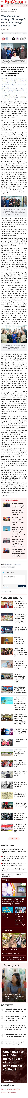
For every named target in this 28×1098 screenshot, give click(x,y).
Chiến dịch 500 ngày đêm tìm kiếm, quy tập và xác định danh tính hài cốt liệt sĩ (13, 1060)
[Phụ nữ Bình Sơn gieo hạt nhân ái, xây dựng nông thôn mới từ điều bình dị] (7, 689)
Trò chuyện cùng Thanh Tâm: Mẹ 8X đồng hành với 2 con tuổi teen (14, 958)
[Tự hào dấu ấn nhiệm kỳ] (7, 910)
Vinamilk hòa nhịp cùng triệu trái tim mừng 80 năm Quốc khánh (20, 763)
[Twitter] (13, 39)
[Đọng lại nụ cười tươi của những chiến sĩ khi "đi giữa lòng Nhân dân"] (7, 816)
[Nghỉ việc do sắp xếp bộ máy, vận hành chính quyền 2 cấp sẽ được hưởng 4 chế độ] (7, 664)
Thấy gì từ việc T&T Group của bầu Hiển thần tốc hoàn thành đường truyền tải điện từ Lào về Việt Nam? (20, 719)
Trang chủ (3, 9)
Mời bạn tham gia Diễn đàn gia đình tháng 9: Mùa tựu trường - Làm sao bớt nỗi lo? (14, 851)
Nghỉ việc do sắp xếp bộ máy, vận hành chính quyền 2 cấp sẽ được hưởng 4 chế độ (20, 665)
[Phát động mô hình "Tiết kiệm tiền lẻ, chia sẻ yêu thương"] (7, 805)
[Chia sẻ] (17, 39)
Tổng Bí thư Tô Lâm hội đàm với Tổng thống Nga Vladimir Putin (14, 86)
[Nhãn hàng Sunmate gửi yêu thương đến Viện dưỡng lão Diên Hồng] (7, 677)
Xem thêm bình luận (7, 592)
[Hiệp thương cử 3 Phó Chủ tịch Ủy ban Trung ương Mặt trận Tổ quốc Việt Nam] (7, 604)
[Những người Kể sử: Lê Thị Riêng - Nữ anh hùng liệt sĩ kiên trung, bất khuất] (14, 890)
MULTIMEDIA (18, 5)
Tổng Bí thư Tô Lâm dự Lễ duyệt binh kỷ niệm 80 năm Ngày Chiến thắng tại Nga (14, 94)
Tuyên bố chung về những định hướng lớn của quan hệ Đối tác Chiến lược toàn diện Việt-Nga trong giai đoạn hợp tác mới (14, 81)
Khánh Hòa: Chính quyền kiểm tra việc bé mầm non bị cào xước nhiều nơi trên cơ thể (15, 1018)
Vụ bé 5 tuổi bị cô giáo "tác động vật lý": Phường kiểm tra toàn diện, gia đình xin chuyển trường (16, 1027)
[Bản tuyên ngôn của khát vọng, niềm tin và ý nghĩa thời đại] (7, 795)
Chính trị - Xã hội (12, 9)
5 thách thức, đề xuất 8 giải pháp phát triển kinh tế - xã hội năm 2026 (20, 640)
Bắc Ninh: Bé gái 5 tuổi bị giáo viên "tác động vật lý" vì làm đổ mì (15, 1010)
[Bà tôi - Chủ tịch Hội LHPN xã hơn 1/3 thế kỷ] (7, 774)
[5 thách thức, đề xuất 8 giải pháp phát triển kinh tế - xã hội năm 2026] (7, 640)
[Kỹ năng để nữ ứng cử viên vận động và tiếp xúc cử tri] (7, 630)
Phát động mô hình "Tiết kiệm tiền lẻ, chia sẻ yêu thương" (20, 805)
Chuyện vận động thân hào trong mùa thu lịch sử (20, 784)
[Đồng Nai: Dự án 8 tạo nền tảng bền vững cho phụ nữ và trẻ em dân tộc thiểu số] (7, 651)
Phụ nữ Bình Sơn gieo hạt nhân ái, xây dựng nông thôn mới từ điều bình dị (20, 689)
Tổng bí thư (8, 564)
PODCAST (7, 930)
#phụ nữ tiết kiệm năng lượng (10, 1089)
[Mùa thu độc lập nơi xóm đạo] (7, 742)
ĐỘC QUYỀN (11, 5)
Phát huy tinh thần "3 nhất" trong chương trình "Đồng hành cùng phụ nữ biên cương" (20, 920)
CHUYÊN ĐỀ (24, 5)
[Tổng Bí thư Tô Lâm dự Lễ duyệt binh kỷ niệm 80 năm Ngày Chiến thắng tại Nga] (6, 540)
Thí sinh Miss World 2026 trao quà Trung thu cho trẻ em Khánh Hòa (15, 1035)
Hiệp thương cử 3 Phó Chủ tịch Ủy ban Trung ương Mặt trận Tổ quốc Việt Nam (20, 605)
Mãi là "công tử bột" (12, 949)
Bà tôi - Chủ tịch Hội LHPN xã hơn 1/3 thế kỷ (20, 773)
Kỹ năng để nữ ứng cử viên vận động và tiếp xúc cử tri (20, 629)
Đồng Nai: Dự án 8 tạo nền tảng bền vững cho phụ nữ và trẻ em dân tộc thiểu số (20, 652)
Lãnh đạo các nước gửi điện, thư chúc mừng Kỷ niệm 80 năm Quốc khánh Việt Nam (20, 828)
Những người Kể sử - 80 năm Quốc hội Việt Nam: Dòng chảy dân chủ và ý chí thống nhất (20, 618)
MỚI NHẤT (6, 5)
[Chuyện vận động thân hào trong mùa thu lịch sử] (7, 785)
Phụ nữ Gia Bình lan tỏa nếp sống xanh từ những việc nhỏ (20, 731)
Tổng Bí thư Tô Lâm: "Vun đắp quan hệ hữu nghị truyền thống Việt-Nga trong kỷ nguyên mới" (14, 90)
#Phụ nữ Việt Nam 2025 (8, 1092)
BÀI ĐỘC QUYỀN (10, 965)
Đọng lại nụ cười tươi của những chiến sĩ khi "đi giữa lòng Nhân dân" (20, 816)
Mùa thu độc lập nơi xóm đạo (20, 740)
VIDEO (5, 880)
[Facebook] (6, 39)
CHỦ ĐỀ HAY (7, 1085)
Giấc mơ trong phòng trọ (12, 954)
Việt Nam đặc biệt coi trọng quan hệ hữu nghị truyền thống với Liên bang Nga (14, 98)
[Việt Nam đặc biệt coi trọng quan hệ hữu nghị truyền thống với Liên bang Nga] (6, 550)
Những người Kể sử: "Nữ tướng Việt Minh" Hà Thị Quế (13, 875)
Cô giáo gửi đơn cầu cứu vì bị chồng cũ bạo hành (13, 870)
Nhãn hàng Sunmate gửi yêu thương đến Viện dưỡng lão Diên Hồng (19, 678)
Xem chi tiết (9, 1080)
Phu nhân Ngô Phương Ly (8, 567)
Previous (2, 985)
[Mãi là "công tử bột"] (14, 940)
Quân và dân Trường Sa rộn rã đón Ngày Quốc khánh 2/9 (19, 752)
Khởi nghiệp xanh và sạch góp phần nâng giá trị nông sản (14, 1043)
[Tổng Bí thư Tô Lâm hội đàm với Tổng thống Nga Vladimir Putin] (6, 519)
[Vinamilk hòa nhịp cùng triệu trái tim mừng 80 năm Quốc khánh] (7, 763)
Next (25, 985)
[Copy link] (24, 39)
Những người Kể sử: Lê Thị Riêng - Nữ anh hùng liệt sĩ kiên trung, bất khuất (13, 901)
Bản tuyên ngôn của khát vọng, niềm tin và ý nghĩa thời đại (20, 794)
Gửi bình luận (22, 586)
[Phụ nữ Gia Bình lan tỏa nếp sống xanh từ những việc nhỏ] (7, 732)
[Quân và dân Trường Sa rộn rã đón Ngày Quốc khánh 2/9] (7, 752)
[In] (21, 39)
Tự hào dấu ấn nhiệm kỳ (6, 916)
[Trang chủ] (2, 6)
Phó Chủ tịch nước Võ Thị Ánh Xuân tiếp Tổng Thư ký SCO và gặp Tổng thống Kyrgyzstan (14, 858)
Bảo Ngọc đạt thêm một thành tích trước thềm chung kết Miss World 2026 (14, 864)
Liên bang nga (17, 564)
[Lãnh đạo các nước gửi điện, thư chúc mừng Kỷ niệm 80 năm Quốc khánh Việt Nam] (7, 827)
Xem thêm (14, 838)
